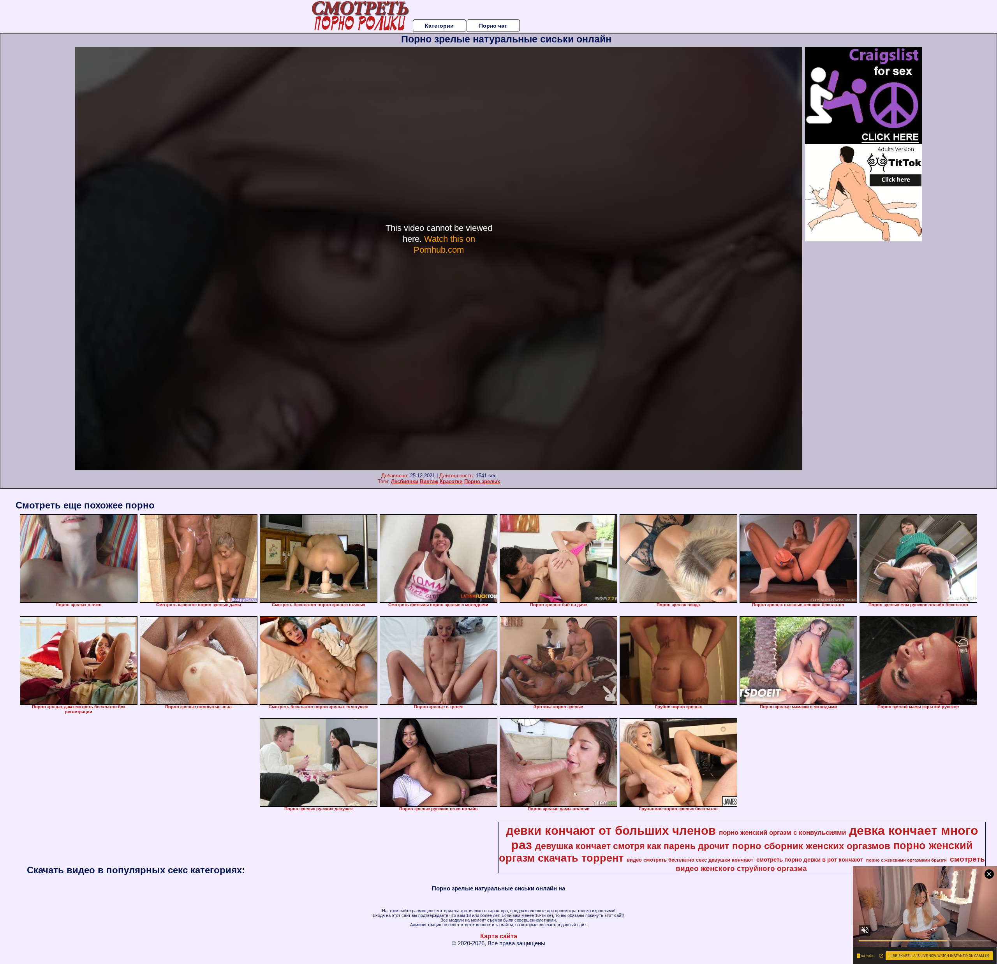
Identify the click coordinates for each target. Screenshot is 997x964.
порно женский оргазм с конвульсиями (782, 832)
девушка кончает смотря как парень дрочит (632, 846)
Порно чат (493, 26)
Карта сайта (498, 936)
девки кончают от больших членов (611, 830)
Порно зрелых (482, 481)
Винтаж (429, 481)
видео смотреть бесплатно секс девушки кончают (690, 860)
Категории (439, 26)
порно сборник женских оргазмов (811, 846)
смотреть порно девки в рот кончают (809, 860)
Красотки (451, 481)
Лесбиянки (404, 481)
